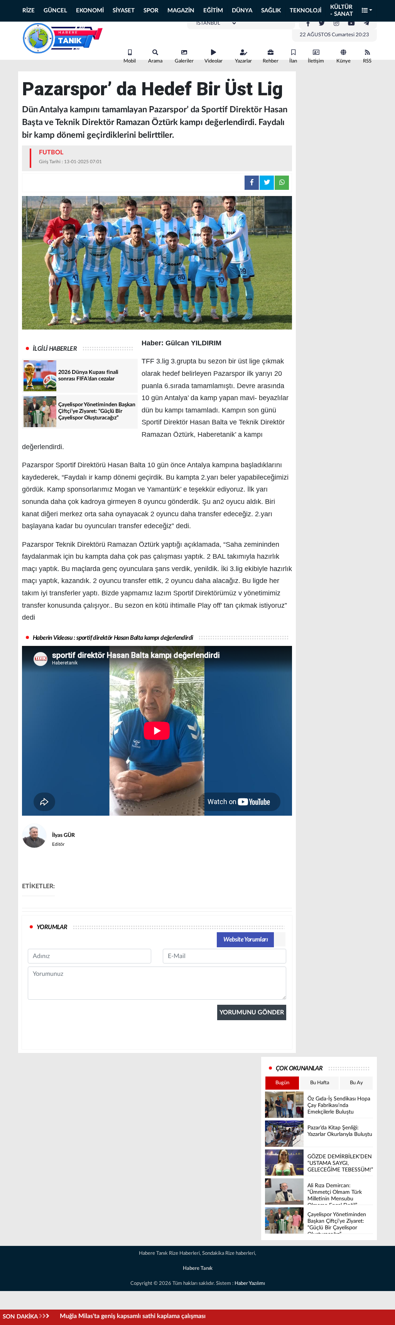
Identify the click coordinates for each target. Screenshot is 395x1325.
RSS (367, 61)
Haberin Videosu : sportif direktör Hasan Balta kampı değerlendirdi (113, 638)
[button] (367, 11)
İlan (293, 61)
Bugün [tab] (282, 1082)
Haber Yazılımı (250, 1283)
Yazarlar (243, 61)
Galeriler (184, 61)
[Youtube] (351, 23)
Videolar (213, 61)
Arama (155, 61)
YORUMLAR (52, 927)
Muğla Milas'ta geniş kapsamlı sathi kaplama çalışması (133, 1316)
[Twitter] (322, 23)
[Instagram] (336, 23)
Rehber (271, 61)
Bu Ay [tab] (356, 1082)
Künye (343, 61)
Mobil (129, 61)
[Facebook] (308, 23)
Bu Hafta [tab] (319, 1082)
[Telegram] (366, 23)
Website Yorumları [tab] (245, 939)
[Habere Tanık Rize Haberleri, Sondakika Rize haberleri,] (62, 38)
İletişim (316, 61)
